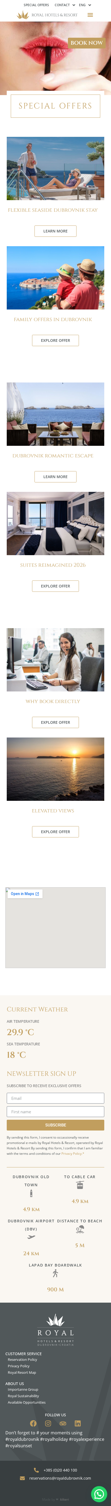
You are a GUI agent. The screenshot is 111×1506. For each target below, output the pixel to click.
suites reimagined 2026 (53, 565)
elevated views (53, 810)
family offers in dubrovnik (53, 319)
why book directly (53, 701)
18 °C (16, 1055)
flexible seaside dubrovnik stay (53, 210)
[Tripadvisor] (63, 1423)
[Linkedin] (78, 1423)
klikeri (64, 1499)
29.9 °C (20, 1032)
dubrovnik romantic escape (52, 455)
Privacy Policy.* (72, 1153)
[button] (90, 14)
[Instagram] (48, 1423)
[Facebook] (33, 1423)
